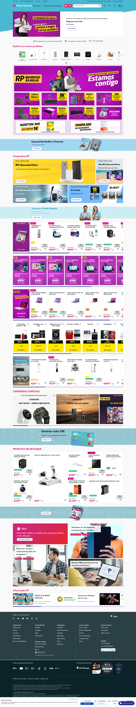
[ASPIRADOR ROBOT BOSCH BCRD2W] (93, 233)
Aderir (36, 633)
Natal (58, 641)
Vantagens (38, 630)
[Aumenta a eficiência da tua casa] (65, 599)
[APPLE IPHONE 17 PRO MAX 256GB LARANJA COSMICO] (77, 489)
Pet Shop (110, 59)
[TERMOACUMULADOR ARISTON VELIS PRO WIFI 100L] (113, 463)
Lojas (114, 616)
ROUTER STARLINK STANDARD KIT (74, 456)
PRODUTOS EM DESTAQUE (27, 449)
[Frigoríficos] (55, 54)
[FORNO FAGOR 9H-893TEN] (96, 463)
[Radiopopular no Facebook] (13, 618)
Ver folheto (36, 148)
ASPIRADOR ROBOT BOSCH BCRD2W (91, 226)
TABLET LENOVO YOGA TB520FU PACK (110, 293)
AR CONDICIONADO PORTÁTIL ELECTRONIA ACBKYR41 (92, 360)
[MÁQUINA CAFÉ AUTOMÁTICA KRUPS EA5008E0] (111, 233)
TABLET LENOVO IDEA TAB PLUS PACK (57, 293)
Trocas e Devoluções (118, 1)
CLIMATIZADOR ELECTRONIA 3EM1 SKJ (55, 360)
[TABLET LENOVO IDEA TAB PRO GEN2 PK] (75, 300)
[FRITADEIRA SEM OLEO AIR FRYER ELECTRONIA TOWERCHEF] (22, 463)
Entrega (81, 633)
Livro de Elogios (105, 643)
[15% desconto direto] (109, 599)
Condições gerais (84, 638)
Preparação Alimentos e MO (21, 325)
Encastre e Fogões (73, 324)
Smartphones (107, 324)
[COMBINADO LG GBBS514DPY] (39, 233)
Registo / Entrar (105, 633)
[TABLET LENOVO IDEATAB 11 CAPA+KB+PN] (39, 300)
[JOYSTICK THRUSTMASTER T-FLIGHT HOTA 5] (50, 475)
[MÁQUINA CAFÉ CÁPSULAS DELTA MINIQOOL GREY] (105, 489)
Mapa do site (44, 678)
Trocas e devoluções (84, 636)
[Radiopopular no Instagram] (32, 618)
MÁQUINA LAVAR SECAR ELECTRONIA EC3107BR (21, 482)
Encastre (88, 59)
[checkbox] (82, 701)
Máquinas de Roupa (66, 59)
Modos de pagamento (85, 630)
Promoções (60, 627)
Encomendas (104, 630)
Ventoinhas (44, 59)
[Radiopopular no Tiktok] (36, 618)
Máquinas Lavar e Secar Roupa (56, 325)
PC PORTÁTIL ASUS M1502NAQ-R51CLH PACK (56, 226)
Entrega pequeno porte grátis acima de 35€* (99, 1)
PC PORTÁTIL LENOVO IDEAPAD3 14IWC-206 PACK (74, 226)
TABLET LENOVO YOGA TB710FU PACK (92, 293)
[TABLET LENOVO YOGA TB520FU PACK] (111, 300)
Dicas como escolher (40, 644)
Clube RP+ (45, 1)
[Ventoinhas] (44, 54)
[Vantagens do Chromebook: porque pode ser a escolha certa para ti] (97, 542)
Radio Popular (16, 638)
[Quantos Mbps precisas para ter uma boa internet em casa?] (97, 574)
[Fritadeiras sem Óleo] (38, 334)
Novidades (60, 633)
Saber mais (36, 217)
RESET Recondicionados (22, 60)
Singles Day (60, 644)
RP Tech (16, 1)
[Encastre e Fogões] (73, 334)
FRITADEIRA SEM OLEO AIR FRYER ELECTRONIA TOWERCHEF (22, 456)
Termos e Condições (33, 678)
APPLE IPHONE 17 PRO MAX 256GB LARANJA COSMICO (77, 482)
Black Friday (60, 636)
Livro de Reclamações (107, 646)
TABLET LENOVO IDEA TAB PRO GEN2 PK (75, 293)
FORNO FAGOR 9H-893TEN (94, 456)
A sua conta (104, 627)
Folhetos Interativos (62, 630)
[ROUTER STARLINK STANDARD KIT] (77, 463)
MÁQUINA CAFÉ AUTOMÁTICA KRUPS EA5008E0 (109, 226)
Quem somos (16, 627)
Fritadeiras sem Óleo (38, 325)
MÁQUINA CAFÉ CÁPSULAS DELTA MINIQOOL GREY (104, 481)
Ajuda (80, 641)
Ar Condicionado (33, 59)
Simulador (37, 627)
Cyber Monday (61, 638)
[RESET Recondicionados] (22, 54)
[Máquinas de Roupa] (66, 54)
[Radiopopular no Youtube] (23, 618)
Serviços (38, 1)
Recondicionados (39, 647)
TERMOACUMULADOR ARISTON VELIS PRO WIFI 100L (113, 456)
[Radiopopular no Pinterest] (27, 618)
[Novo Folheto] (21, 234)
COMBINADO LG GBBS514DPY (36, 226)
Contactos (16, 633)
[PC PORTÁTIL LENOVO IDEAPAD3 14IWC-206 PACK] (75, 233)
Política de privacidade (73, 699)
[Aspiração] (99, 54)
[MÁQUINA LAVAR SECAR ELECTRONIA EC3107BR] (22, 489)
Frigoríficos (55, 59)
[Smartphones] (107, 334)
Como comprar (83, 627)
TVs (77, 59)
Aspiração (99, 59)
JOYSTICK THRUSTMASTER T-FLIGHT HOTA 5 (47, 455)
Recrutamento (17, 636)
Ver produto (21, 283)
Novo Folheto (21, 223)
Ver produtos (21, 181)
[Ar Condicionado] (33, 54)
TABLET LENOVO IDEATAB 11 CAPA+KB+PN (38, 293)
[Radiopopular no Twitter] (18, 618)
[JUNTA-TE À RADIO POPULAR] (22, 599)
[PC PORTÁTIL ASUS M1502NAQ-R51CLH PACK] (57, 233)
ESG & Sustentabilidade (27, 1)
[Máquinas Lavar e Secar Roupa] (56, 334)
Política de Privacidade (19, 678)
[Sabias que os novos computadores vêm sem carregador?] (42, 567)
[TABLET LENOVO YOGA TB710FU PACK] (93, 300)
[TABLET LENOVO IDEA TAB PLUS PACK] (57, 300)
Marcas (37, 649)
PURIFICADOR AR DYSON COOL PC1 (110, 360)
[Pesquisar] (99, 5)
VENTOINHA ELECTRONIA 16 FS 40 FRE (38, 360)
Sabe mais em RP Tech (24, 539)
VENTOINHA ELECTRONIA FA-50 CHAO (74, 360)
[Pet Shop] (110, 54)
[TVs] (77, 54)
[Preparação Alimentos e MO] (21, 334)
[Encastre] (88, 54)
